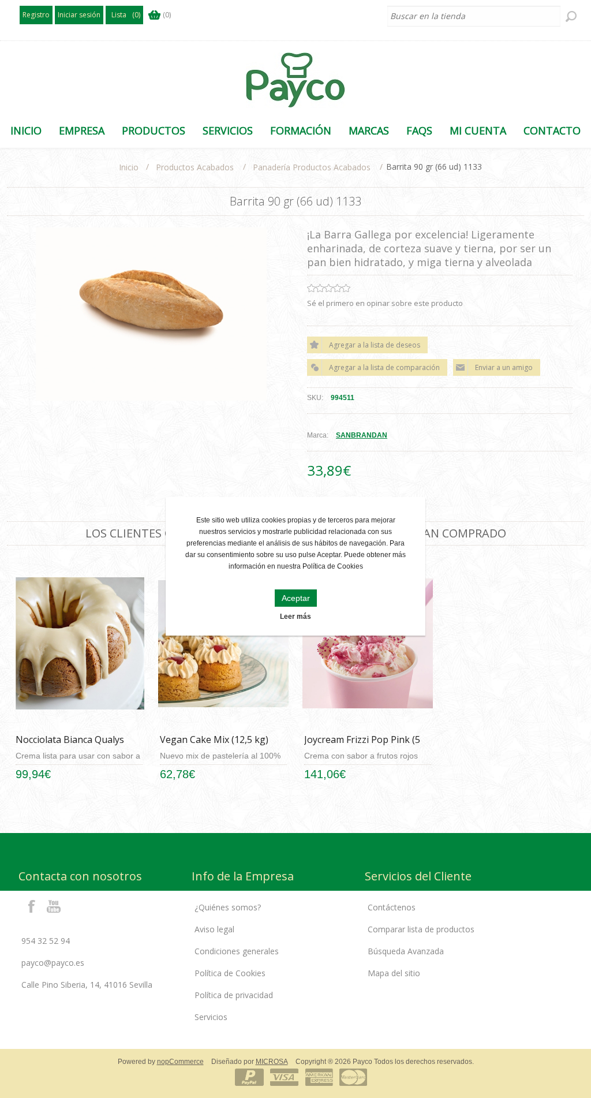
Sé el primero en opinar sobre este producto (385, 303)
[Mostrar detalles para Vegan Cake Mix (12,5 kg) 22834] (223, 643)
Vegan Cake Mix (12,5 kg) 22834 (214, 746)
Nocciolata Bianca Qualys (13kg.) (70, 746)
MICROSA (272, 1062)
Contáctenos (392, 907)
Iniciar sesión (79, 15)
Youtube (54, 906)
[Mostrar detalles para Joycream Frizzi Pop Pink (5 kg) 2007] (367, 643)
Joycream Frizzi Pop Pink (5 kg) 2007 (362, 746)
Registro (36, 15)
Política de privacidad (233, 994)
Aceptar (296, 598)
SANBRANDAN (361, 435)
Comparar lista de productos (421, 929)
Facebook (32, 906)
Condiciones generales (236, 951)
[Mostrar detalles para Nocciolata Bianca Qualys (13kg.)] (79, 643)
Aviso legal (214, 929)
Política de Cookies (229, 973)
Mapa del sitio (394, 973)
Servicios (210, 1016)
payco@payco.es (52, 962)
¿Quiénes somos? (227, 907)
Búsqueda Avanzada (406, 951)
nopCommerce (180, 1062)
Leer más (295, 617)
